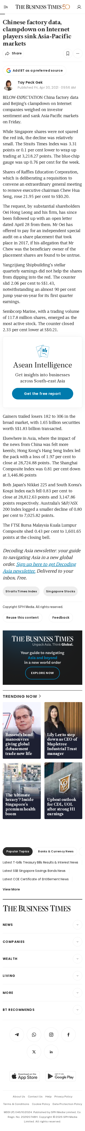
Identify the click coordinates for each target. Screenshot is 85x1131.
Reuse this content (22, 617)
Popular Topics (17, 851)
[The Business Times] (38, 7)
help (48, 1096)
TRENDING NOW (20, 696)
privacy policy (63, 1096)
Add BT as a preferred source (38, 70)
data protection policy (67, 1104)
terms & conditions (16, 1104)
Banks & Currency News (55, 851)
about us (19, 1096)
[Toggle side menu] (5, 6)
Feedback (60, 617)
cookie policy (41, 1104)
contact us (35, 1096)
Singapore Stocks (60, 591)
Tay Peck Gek (30, 82)
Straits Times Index (21, 591)
